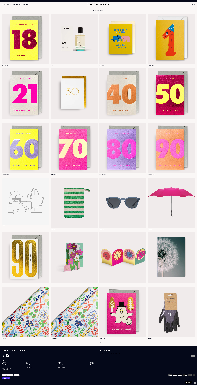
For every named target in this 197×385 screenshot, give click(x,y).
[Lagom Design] (98, 4)
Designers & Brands (22, 4)
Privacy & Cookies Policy (14, 380)
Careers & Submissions (62, 364)
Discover (27, 4)
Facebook (92, 363)
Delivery (27, 363)
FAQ (26, 362)
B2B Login (27, 365)
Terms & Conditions (5, 380)
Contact (59, 363)
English (16, 375)
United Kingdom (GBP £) (7, 375)
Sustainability (60, 365)
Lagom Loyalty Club (61, 367)
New (2, 4)
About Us (59, 362)
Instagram (92, 362)
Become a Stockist (29, 367)
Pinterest (92, 364)
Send (193, 356)
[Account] (187, 4)
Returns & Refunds (29, 364)
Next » (101, 342)
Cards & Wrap (6, 4)
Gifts (17, 4)
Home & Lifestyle (12, 4)
